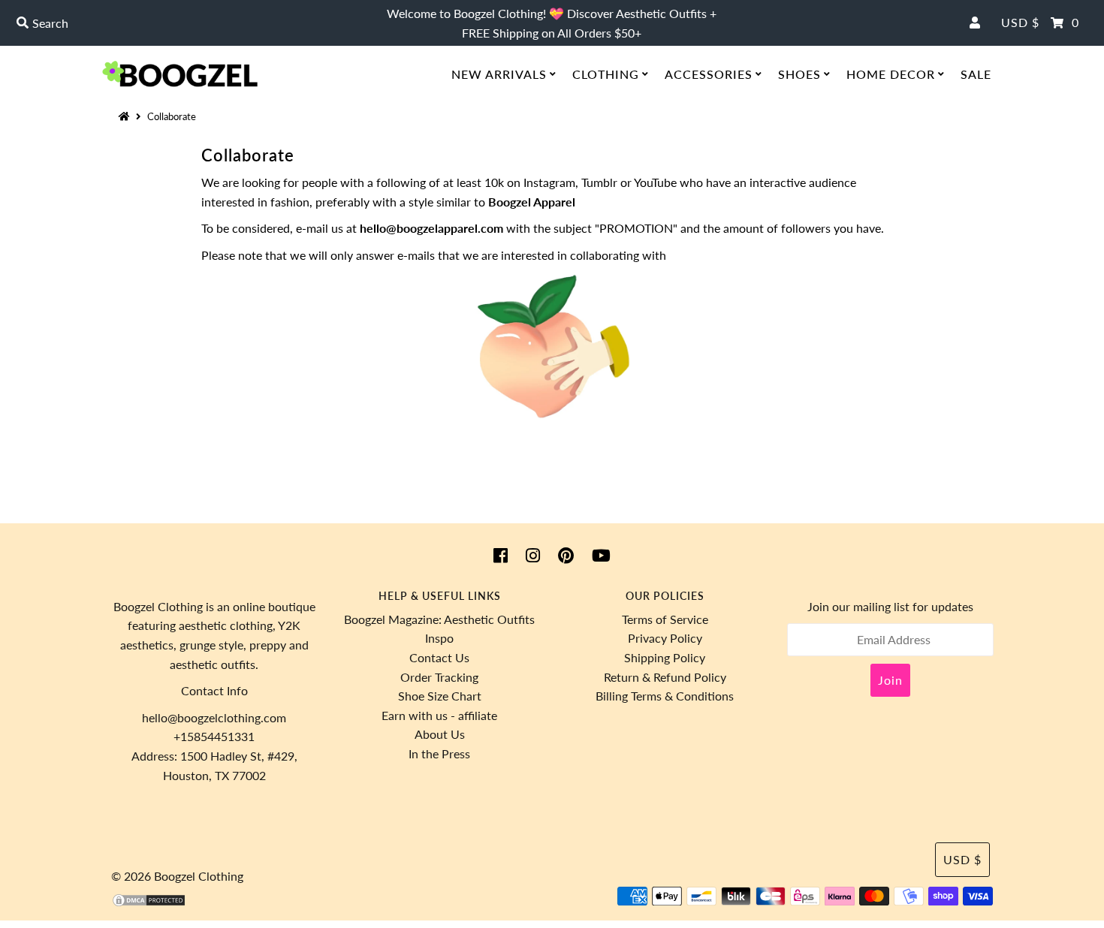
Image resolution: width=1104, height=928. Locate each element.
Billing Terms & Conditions (665, 695)
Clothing (605, 74)
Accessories (709, 74)
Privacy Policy (665, 638)
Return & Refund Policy (665, 677)
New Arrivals (499, 74)
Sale (976, 74)
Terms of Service (665, 619)
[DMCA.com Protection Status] (148, 903)
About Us (440, 734)
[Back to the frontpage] (126, 116)
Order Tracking (439, 677)
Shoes (799, 74)
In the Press (439, 753)
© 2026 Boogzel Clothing (177, 876)
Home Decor (890, 74)
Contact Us (439, 657)
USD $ (1020, 22)
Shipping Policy (664, 657)
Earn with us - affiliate (439, 715)
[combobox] (189, 23)
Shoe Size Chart (439, 695)
